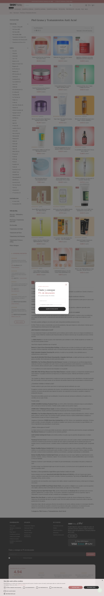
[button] (35, 594)
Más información (22, 585)
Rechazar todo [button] (91, 587)
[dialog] (52, 587)
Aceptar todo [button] (75, 587)
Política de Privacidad (57, 304)
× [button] (102, 580)
